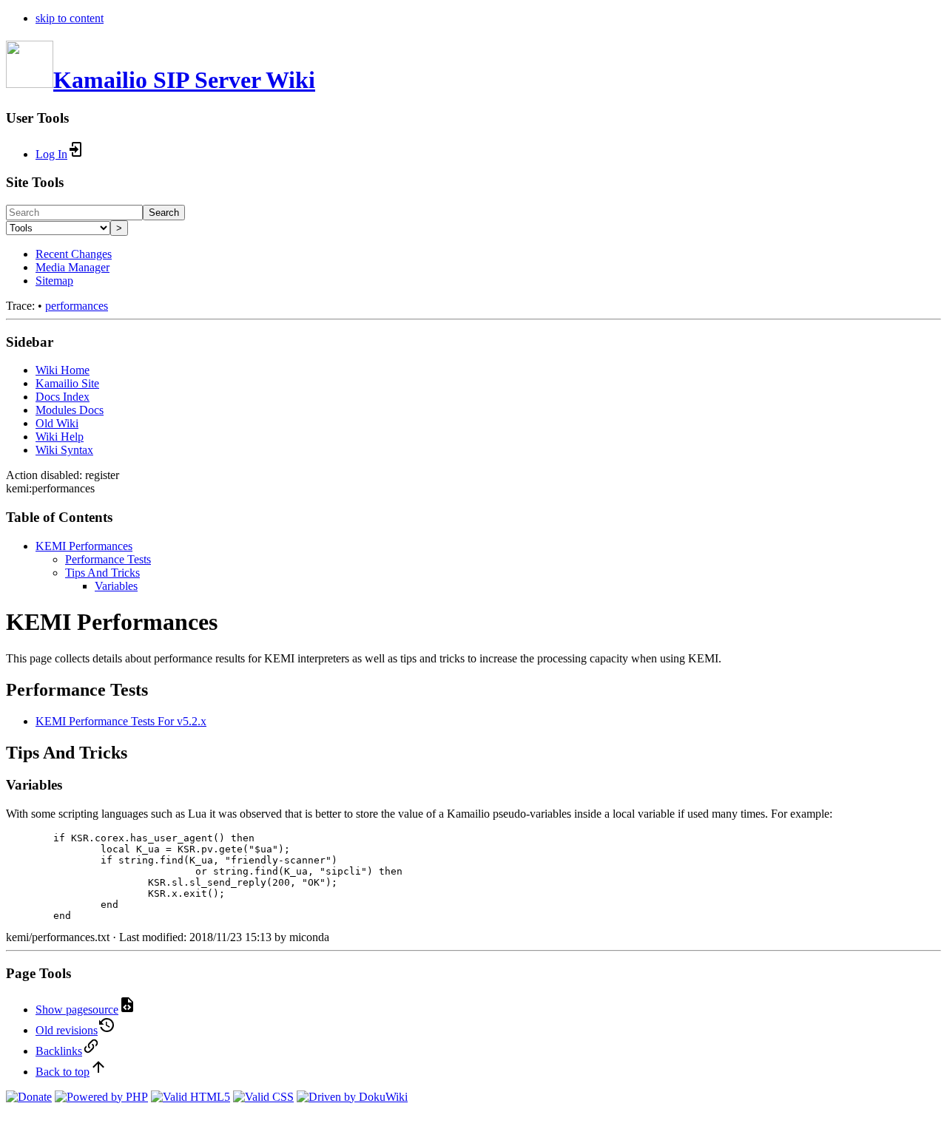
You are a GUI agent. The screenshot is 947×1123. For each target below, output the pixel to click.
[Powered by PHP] (101, 1096)
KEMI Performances (84, 546)
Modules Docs (70, 410)
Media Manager (72, 267)
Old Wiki (57, 423)
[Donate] (29, 1096)
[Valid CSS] (263, 1096)
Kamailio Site (67, 383)
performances (76, 305)
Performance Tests (108, 559)
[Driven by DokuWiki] (352, 1096)
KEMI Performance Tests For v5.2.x (121, 721)
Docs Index (63, 396)
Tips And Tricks (102, 572)
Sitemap (54, 280)
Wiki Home (63, 370)
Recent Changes (74, 254)
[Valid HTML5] (190, 1096)
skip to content (70, 18)
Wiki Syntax (64, 450)
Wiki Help (60, 436)
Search (164, 212)
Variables (116, 586)
